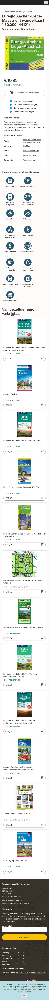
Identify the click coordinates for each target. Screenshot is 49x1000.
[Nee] (46, 990)
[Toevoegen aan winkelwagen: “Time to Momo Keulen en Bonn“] (42, 824)
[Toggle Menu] (46, 2)
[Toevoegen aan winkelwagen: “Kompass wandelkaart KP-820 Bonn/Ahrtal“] (42, 451)
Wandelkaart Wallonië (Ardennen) (19, 12)
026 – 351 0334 (8, 894)
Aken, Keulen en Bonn (32, 140)
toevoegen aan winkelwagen (26, 93)
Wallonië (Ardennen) (31, 142)
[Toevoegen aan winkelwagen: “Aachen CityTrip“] (42, 404)
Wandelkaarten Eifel (31, 151)
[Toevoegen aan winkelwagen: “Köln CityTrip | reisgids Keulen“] (42, 871)
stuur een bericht (38, 973)
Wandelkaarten (29, 160)
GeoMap (26, 146)
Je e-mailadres (8, 926)
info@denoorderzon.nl (11, 896)
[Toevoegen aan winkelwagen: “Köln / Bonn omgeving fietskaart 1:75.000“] (42, 497)
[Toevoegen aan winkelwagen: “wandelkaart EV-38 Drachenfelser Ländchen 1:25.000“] (42, 591)
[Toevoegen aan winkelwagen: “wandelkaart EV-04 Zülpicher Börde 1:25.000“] (42, 637)
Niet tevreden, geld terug (24, 108)
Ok (24, 996)
